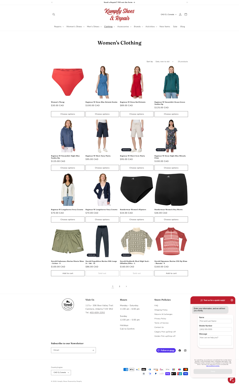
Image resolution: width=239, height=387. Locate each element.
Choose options (67, 114)
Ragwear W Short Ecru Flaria (132, 156)
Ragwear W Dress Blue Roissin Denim (101, 102)
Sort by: (150, 61)
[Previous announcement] (52, 2)
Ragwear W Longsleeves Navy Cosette (101, 209)
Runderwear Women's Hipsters (133, 209)
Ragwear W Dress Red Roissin (132, 102)
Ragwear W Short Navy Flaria (98, 156)
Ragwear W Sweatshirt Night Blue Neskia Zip (65, 157)
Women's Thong (57, 102)
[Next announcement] (187, 2)
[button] (54, 14)
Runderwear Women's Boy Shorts (168, 209)
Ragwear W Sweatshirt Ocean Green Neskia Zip (169, 103)
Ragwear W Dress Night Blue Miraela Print (170, 157)
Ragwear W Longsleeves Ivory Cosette (67, 209)
